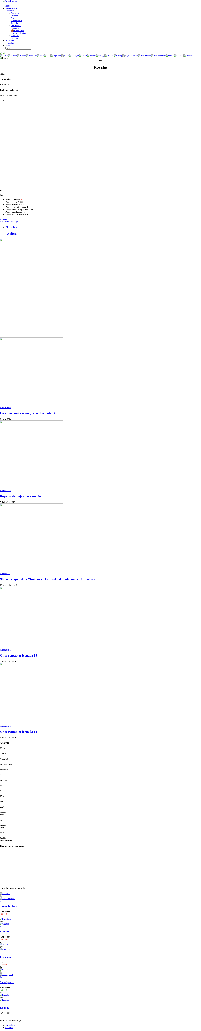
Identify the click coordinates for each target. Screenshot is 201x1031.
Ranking (14, 38)
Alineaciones (11, 8)
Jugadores (9, 40)
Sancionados (16, 28)
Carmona (5, 956)
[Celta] (47, 55)
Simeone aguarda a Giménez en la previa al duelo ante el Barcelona (47, 579)
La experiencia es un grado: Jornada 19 (28, 413)
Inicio (7, 6)
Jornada (14, 23)
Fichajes (14, 16)
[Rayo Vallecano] (130, 55)
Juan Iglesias (7, 982)
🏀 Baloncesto (17, 30)
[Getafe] (83, 55)
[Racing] (118, 55)
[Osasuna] (109, 55)
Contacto (9, 1027)
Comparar (4, 219)
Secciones (9, 11)
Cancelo (4, 931)
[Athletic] (12, 55)
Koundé (4, 1007)
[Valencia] (178, 55)
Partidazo (15, 35)
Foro (7, 45)
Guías (13, 18)
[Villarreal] (188, 55)
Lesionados (16, 25)
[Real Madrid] (144, 55)
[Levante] (91, 55)
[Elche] (65, 55)
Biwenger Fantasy (19, 33)
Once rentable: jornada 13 (18, 655)
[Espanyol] (74, 55)
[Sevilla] (170, 55)
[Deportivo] (55, 55)
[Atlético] (21, 55)
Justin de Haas (8, 906)
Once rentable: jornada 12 (18, 731)
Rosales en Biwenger (9, 221)
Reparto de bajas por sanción (20, 496)
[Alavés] (4, 55)
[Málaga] (100, 55)
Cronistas (9, 43)
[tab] (103, 227)
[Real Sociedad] (158, 55)
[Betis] (40, 55)
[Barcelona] (31, 55)
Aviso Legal (10, 1025)
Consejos (15, 13)
